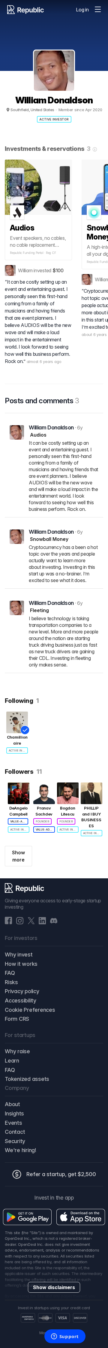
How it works (21, 964)
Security (15, 1141)
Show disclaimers (54, 1287)
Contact (15, 1132)
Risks (11, 982)
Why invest (19, 954)
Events (13, 1123)
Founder (42, 821)
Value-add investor (19, 821)
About (12, 1104)
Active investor (54, 119)
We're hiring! (20, 1150)
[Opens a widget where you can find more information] (65, 1336)
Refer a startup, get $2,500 (61, 1174)
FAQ (10, 973)
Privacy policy (22, 991)
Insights (14, 1113)
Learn (12, 1060)
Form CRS (17, 1019)
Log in (82, 10)
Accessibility (20, 1000)
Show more (18, 856)
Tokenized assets (27, 1079)
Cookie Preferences (30, 1010)
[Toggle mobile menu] (98, 10)
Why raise (17, 1051)
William (25, 270)
